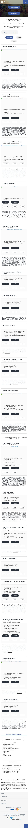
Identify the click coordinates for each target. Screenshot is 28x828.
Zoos (3, 754)
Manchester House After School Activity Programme (13, 620)
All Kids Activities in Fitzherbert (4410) (11, 771)
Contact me (6, 73)
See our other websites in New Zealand (16, 815)
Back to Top (20, 826)
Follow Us (3, 803)
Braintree (20, 807)
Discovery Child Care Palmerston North (13, 528)
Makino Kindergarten (9, 558)
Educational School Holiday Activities (10, 748)
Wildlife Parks (5, 751)
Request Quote (14, 7)
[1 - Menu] (2, 2)
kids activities (14, 784)
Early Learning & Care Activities (9, 743)
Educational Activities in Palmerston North (12, 765)
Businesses (3, 800)
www (23, 73)
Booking (15, 69)
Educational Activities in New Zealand (11, 770)
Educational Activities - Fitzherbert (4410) (14, 20)
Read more (8, 88)
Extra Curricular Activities (8, 744)
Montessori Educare (9, 46)
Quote (5, 69)
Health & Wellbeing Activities (9, 750)
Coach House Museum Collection (14, 581)
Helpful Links (4, 796)
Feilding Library (8, 492)
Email (15, 73)
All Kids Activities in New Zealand (10, 772)
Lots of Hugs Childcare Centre (12, 142)
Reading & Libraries (7, 747)
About (2, 793)
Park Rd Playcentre (9, 295)
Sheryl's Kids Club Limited (11, 443)
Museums (4, 745)
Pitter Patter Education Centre (12, 359)
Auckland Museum (9, 183)
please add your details (20, 788)
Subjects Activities (6, 755)
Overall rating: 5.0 (7, 112)
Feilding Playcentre (9, 658)
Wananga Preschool (9, 95)
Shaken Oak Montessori (10, 699)
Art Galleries (5, 752)
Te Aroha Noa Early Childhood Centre (12, 272)
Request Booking (14, 13)
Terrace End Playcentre (10, 390)
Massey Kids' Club (9, 326)
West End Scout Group (10, 226)
